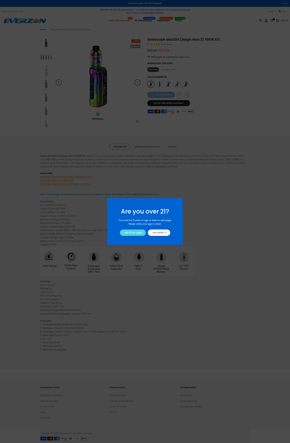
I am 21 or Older (133, 232)
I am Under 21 (159, 232)
